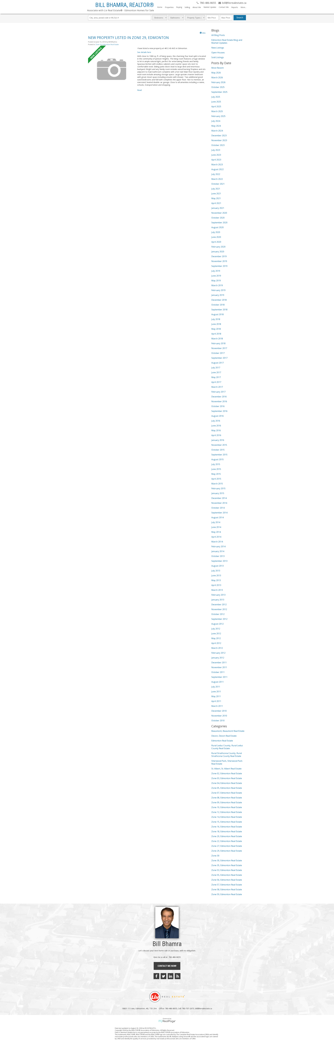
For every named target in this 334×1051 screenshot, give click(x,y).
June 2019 (216, 275)
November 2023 (219, 140)
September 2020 (219, 222)
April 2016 (216, 435)
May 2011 (216, 696)
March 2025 (217, 111)
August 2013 (217, 565)
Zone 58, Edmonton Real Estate (226, 889)
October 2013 (218, 556)
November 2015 (219, 445)
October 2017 (218, 353)
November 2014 (219, 503)
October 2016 (218, 406)
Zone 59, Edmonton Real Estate (226, 894)
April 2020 (216, 241)
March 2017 (217, 386)
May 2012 (216, 638)
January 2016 (217, 440)
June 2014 (216, 527)
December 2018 (219, 299)
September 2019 (219, 266)
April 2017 (216, 382)
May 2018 (216, 328)
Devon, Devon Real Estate (224, 735)
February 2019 (218, 290)
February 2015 (218, 488)
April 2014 (216, 536)
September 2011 (219, 677)
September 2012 (219, 619)
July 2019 (215, 270)
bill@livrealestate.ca (203, 1008)
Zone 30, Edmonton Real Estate (226, 860)
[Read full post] (111, 69)
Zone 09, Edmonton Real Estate (226, 802)
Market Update (210, 7)
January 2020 (217, 251)
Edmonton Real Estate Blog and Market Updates (226, 41)
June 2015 (216, 469)
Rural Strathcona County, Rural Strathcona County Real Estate (226, 755)
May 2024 (216, 125)
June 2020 (216, 237)
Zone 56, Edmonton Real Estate (226, 879)
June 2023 (216, 154)
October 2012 (218, 614)
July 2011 (215, 686)
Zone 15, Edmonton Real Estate (226, 821)
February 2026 (218, 82)
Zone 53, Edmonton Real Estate (226, 870)
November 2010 (219, 715)
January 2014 (217, 551)
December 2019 (219, 256)
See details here (144, 52)
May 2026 (216, 72)
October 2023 (218, 145)
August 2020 (217, 227)
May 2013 (216, 580)
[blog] (177, 976)
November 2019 (219, 261)
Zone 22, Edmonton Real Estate (226, 841)
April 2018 (216, 333)
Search (239, 17)
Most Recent (217, 67)
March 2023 (217, 164)
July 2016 (215, 420)
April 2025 (216, 106)
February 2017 (218, 391)
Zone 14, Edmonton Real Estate (226, 817)
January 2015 (217, 493)
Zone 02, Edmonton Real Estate (226, 773)
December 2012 (219, 604)
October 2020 (218, 217)
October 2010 (218, 720)
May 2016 (216, 430)
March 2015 (217, 483)
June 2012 (216, 633)
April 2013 (216, 585)
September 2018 (219, 309)
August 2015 (217, 459)
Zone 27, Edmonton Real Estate (226, 846)
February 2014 (218, 546)
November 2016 (219, 401)
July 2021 (215, 188)
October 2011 (218, 672)
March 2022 (217, 179)
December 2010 (219, 710)
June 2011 (216, 691)
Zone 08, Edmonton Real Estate (226, 797)
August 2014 (217, 517)
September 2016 (219, 411)
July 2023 (215, 150)
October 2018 (218, 304)
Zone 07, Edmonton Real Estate (226, 792)
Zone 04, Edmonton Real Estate (226, 783)
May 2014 (216, 532)
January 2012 (217, 657)
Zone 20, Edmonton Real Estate (226, 836)
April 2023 (216, 159)
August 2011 (217, 681)
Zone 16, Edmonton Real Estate (226, 826)
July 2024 (215, 121)
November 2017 (219, 348)
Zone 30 (215, 855)
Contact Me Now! (167, 965)
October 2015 (218, 449)
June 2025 (216, 101)
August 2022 (217, 169)
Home (159, 7)
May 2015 (216, 474)
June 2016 (216, 425)
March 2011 (217, 706)
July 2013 (215, 570)
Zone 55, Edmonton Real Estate (226, 875)
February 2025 (218, 116)
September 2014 (219, 512)
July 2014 (215, 522)
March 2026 (217, 77)
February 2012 (218, 652)
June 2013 (216, 575)
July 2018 (215, 319)
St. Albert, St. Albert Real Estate (226, 768)
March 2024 (217, 130)
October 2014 (218, 507)
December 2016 (219, 396)
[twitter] (163, 976)
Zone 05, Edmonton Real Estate (226, 788)
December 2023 (219, 135)
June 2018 (216, 324)
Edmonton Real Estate (222, 740)
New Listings (217, 47)
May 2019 (216, 280)
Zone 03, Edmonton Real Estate (226, 778)
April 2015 (216, 478)
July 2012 (215, 628)
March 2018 (217, 338)
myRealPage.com (167, 1021)
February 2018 (218, 343)
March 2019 (217, 285)
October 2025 (218, 87)
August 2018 (217, 314)
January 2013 (217, 599)
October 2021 (218, 183)
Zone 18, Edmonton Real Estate (226, 831)
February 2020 (218, 246)
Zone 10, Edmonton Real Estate (226, 807)
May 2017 (216, 377)
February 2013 (218, 594)
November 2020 (219, 212)
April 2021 (216, 203)
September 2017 (219, 357)
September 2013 (219, 561)
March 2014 (217, 541)
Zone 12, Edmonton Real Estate (226, 812)
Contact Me (224, 7)
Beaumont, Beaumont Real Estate (227, 731)
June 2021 (216, 193)
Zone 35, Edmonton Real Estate (226, 865)
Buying (179, 7)
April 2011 (216, 701)
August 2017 (217, 362)
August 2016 (217, 415)
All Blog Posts (218, 35)
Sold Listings (217, 57)
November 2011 (219, 667)
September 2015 (219, 454)
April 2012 (216, 643)
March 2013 (217, 590)
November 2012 (219, 609)
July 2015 (215, 464)
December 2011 (219, 662)
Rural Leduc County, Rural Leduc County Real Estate (227, 747)
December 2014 (219, 498)
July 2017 (215, 367)
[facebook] (156, 976)
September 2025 (219, 92)
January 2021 (217, 208)
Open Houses (218, 52)
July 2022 (215, 174)
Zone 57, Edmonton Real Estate (226, 884)
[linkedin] (170, 976)
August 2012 (217, 623)
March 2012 (217, 648)
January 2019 (217, 295)
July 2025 (215, 96)
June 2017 (216, 372)
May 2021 (216, 198)
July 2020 (215, 232)
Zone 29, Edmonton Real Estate (107, 44)
